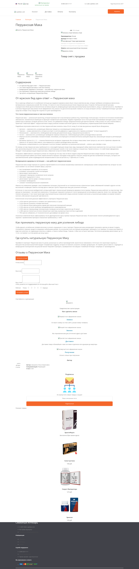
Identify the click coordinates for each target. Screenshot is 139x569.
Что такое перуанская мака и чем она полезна (34, 87)
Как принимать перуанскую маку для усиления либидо (37, 91)
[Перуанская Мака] (20, 75)
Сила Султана (69, 461)
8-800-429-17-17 (66, 4)
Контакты (72, 12)
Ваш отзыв (19, 282)
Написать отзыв (77, 33)
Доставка (48, 12)
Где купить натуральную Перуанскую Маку (33, 93)
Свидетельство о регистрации (69, 308)
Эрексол (69, 517)
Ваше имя (18, 271)
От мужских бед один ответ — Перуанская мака (34, 86)
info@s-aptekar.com (25, 554)
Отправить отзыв (22, 292)
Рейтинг (18, 288)
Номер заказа (20, 262)
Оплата (60, 12)
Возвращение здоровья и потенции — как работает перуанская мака (42, 89)
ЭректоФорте (69, 432)
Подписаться (69, 404)
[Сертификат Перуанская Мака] (38, 75)
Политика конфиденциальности (28, 532)
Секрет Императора (69, 489)
